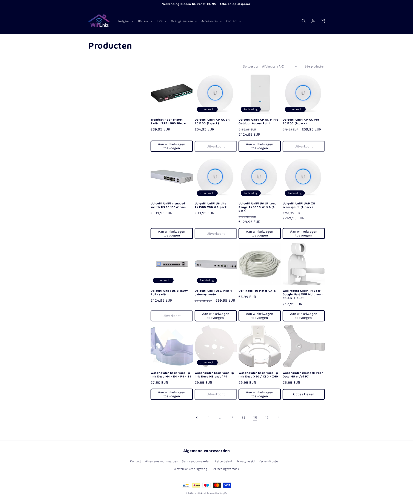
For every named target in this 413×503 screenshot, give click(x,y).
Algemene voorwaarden (161, 461)
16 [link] (255, 417)
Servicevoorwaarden (196, 461)
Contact (135, 461)
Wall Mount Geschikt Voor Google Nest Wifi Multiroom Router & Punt (303, 294)
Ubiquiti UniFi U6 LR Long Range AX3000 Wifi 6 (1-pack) (258, 207)
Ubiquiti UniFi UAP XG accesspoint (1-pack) (299, 205)
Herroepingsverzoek (225, 468)
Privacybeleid (245, 461)
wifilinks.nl (200, 493)
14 (232, 417)
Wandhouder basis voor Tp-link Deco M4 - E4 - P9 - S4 (171, 374)
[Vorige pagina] (197, 417)
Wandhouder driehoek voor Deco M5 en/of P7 (303, 374)
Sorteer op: (250, 66)
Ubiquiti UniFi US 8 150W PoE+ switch (169, 292)
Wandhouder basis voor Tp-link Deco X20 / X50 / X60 (259, 374)
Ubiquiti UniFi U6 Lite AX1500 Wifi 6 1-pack (211, 205)
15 (243, 417)
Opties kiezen (303, 394)
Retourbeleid (223, 461)
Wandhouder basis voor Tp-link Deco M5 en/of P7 (215, 374)
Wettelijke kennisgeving (190, 468)
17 (266, 417)
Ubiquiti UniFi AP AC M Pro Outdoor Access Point (259, 121)
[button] (125, 21)
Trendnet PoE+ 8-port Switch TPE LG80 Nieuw (168, 121)
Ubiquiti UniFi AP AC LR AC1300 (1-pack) (212, 121)
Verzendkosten (269, 461)
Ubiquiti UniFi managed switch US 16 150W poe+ (168, 205)
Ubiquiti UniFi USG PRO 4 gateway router (213, 292)
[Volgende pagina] (278, 417)
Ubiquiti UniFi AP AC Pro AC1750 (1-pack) (301, 121)
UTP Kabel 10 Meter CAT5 (257, 290)
